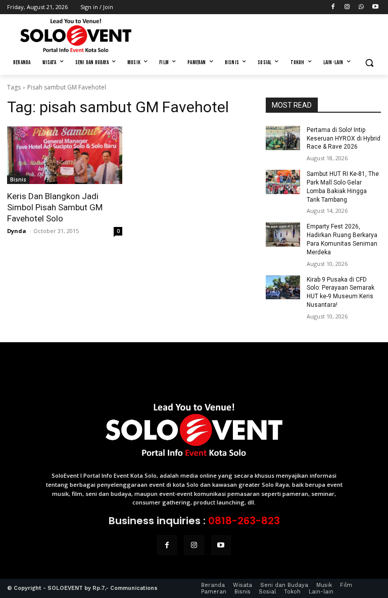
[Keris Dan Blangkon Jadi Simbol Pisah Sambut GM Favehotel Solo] (64, 155)
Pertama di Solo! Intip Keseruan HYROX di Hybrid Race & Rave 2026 (343, 138)
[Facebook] (333, 7)
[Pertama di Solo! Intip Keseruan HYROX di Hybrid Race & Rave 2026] (283, 138)
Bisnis (18, 179)
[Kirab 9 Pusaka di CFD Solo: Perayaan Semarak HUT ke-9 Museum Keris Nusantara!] (283, 287)
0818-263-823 (244, 521)
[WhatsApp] (361, 7)
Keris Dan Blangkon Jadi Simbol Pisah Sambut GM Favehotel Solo (55, 207)
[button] (369, 63)
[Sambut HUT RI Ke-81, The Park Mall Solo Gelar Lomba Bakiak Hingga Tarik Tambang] (283, 182)
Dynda (16, 231)
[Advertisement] (262, 34)
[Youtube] (375, 7)
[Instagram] (347, 7)
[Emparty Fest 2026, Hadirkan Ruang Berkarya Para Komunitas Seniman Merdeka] (283, 234)
